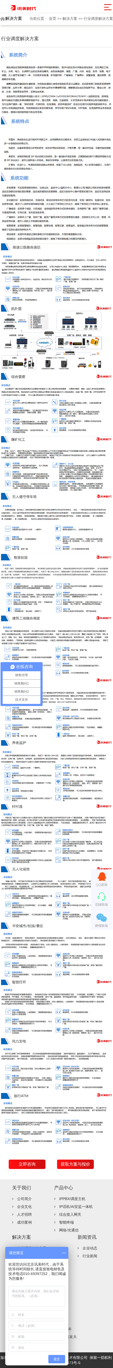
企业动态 (90, 1248)
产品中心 (63, 1187)
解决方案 (70, 18)
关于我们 (21, 1187)
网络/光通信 (69, 1230)
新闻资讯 (87, 1237)
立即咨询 (27, 1164)
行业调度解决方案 (98, 18)
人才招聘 (24, 1214)
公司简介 (24, 1199)
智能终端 (66, 1222)
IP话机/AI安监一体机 (76, 1207)
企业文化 (24, 1207)
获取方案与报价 (75, 1164)
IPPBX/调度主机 (72, 1199)
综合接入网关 (70, 1214)
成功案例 (24, 1222)
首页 (53, 18)
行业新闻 (90, 1256)
